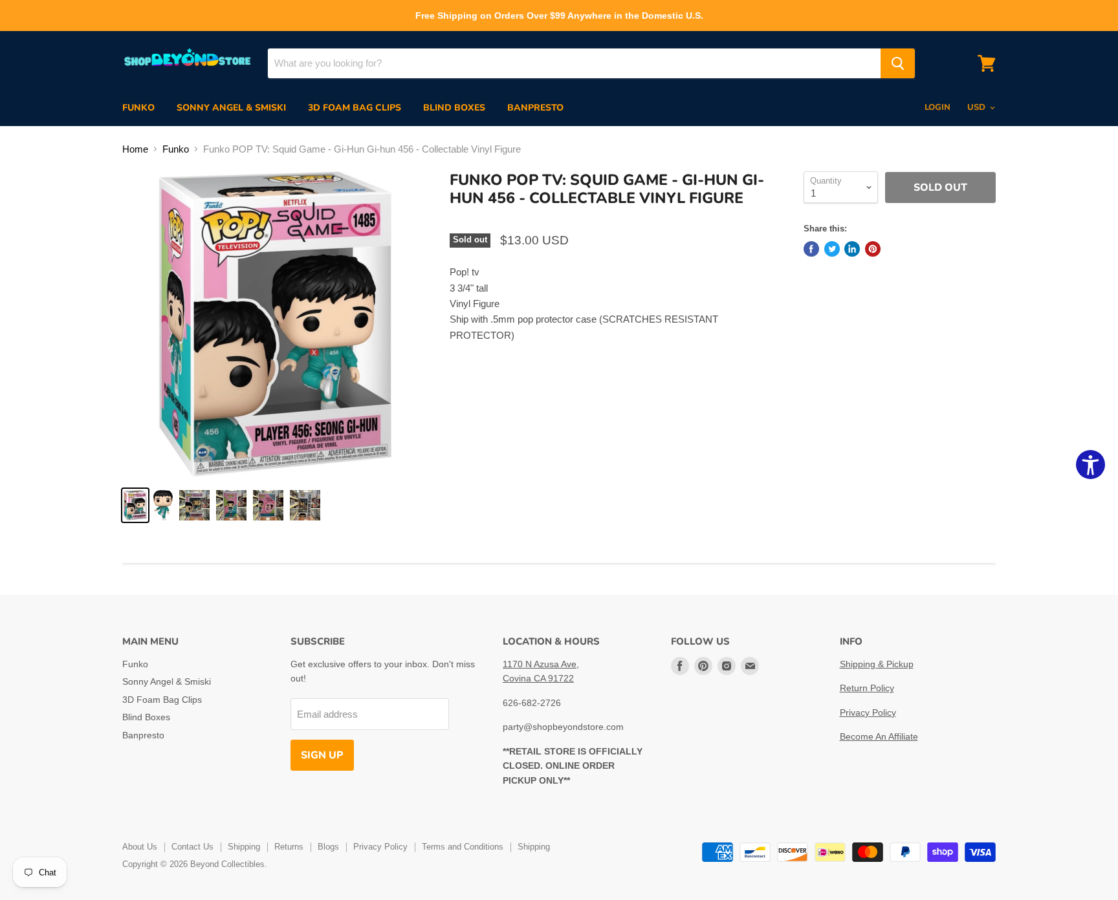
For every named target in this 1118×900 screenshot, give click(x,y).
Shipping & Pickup (877, 664)
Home (135, 149)
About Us (139, 847)
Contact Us (192, 847)
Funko (138, 108)
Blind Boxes (454, 108)
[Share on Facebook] (811, 249)
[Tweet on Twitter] (832, 249)
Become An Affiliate (879, 736)
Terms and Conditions (462, 847)
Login (937, 107)
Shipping (244, 847)
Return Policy (867, 688)
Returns (288, 847)
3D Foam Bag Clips (354, 108)
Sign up (322, 755)
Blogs (328, 847)
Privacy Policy (868, 712)
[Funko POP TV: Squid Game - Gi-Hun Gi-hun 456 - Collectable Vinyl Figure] (135, 505)
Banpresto (535, 108)
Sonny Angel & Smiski (231, 108)
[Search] (898, 63)
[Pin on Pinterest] (873, 249)
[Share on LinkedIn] (852, 249)
